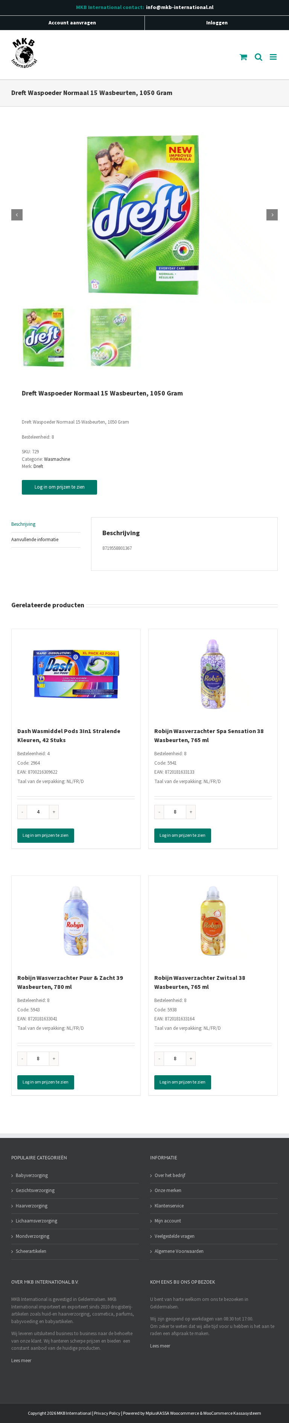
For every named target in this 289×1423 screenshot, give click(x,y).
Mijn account (168, 1221)
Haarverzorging (31, 1206)
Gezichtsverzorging (35, 1190)
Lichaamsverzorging (36, 1221)
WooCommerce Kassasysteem (232, 1413)
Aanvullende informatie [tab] (34, 539)
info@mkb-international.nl (179, 7)
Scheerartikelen (31, 1251)
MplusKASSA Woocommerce (172, 1413)
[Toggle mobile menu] (274, 57)
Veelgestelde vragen (175, 1236)
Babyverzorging (32, 1175)
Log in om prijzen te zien (60, 487)
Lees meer (21, 1360)
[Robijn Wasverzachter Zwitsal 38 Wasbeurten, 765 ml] (213, 921)
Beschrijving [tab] (23, 524)
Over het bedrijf (170, 1175)
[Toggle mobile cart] (243, 57)
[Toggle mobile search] (258, 57)
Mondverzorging (32, 1236)
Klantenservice (169, 1206)
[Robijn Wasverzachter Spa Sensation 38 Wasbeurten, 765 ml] (213, 674)
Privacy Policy (107, 1413)
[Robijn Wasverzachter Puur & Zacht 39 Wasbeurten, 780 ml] (76, 921)
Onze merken (168, 1190)
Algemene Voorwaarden (179, 1251)
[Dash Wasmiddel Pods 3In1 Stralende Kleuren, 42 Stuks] (76, 674)
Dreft (38, 466)
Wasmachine (57, 459)
